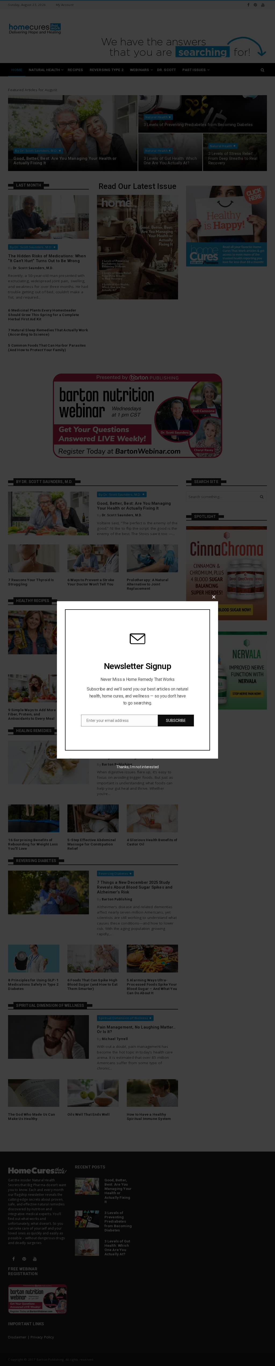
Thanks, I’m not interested (137, 767)
